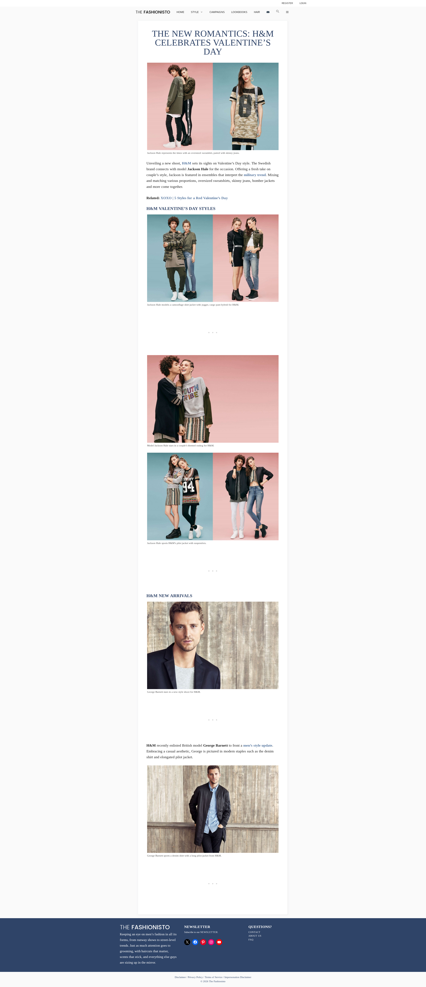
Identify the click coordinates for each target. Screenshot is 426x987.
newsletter (209, 932)
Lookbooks (239, 12)
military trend (255, 175)
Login (303, 3)
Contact (254, 932)
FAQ (250, 939)
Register (287, 3)
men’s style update (257, 745)
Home (180, 12)
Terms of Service (213, 977)
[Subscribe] (268, 12)
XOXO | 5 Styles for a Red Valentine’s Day (194, 198)
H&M (186, 163)
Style (195, 12)
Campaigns (217, 12)
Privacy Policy (195, 977)
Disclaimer (181, 977)
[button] (278, 12)
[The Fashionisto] (153, 12)
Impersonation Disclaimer (237, 977)
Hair (257, 12)
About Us (254, 936)
